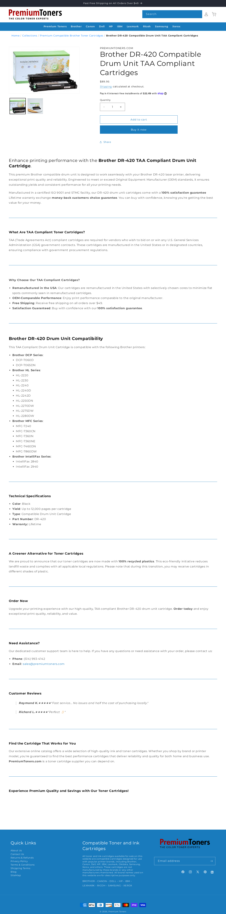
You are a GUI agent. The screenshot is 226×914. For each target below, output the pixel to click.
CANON (102, 881)
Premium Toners (117, 911)
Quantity (105, 99)
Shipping (106, 86)
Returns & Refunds (22, 857)
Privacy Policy (19, 861)
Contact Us (17, 854)
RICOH (101, 885)
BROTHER (88, 881)
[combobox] (172, 14)
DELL (112, 881)
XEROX (127, 885)
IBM (127, 881)
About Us (16, 850)
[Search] (198, 14)
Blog (13, 871)
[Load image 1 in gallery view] (18, 106)
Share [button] (107, 142)
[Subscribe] (211, 861)
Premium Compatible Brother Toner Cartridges (71, 35)
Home (15, 35)
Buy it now (139, 129)
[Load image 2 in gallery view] (35, 106)
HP (121, 881)
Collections (29, 35)
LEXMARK (88, 885)
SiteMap (16, 875)
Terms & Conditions (23, 864)
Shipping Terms (20, 868)
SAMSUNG (114, 885)
